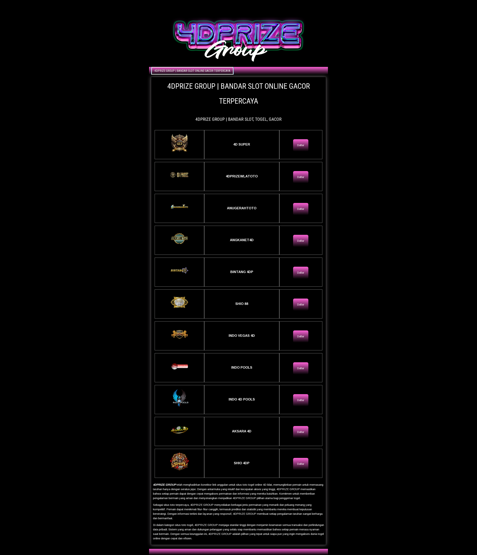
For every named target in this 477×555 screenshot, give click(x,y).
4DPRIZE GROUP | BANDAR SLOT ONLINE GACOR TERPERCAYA (192, 70)
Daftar (300, 145)
